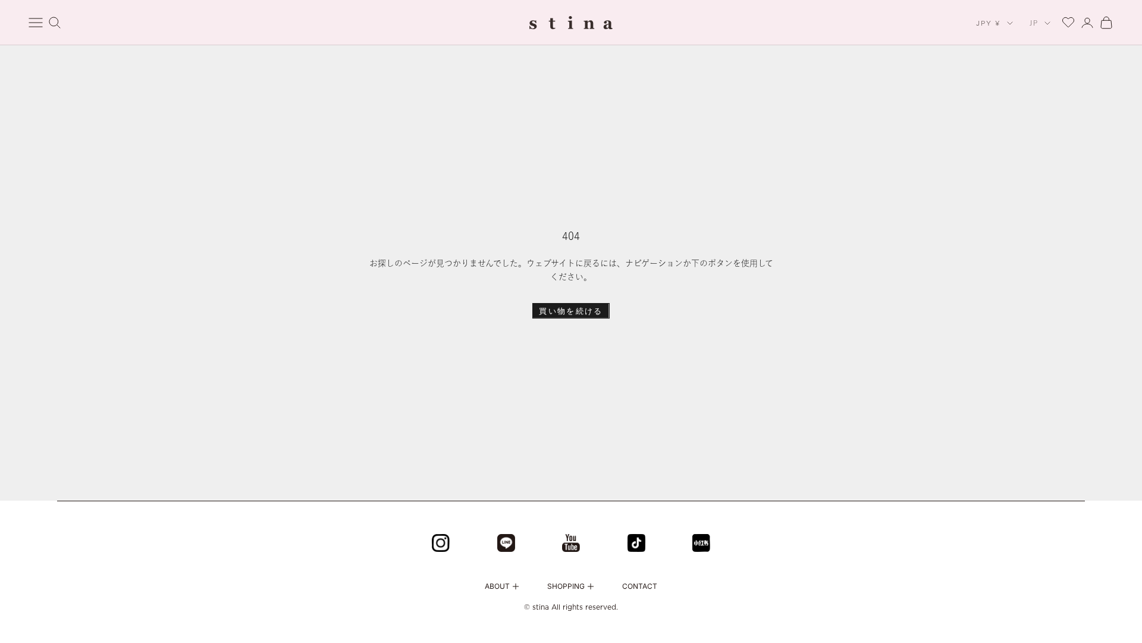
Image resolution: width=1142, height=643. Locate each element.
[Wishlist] (1068, 21)
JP (1034, 23)
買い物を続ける (571, 311)
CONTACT (639, 586)
